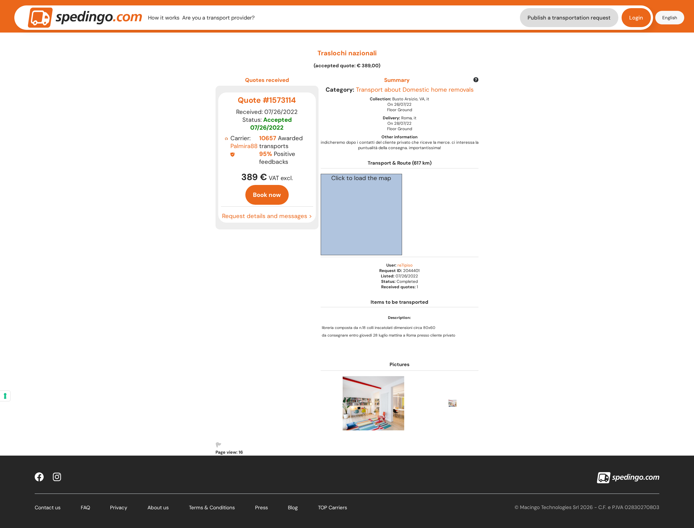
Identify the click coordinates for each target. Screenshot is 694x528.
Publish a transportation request (569, 17)
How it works (163, 17)
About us (158, 507)
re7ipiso (405, 265)
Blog (293, 507)
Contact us (47, 507)
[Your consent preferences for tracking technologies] (5, 396)
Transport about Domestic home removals (415, 90)
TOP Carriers (332, 507)
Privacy (118, 507)
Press (261, 507)
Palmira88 (244, 146)
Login (636, 17)
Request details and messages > (267, 216)
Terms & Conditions (212, 507)
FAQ (85, 507)
